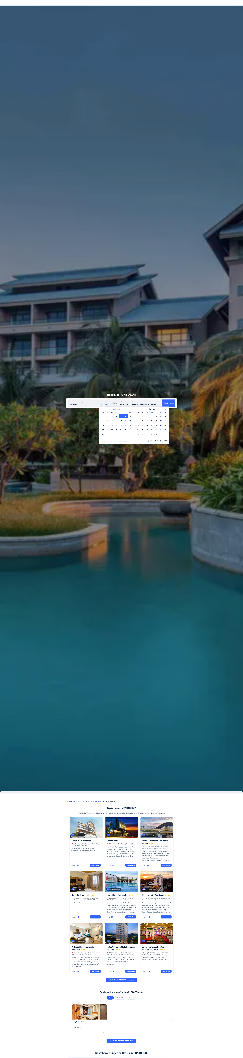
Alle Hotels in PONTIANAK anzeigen (121, 980)
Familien (131, 997)
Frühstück (120, 997)
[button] (196, 3)
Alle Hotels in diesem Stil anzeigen (121, 1041)
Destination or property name (78, 402)
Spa (110, 997)
